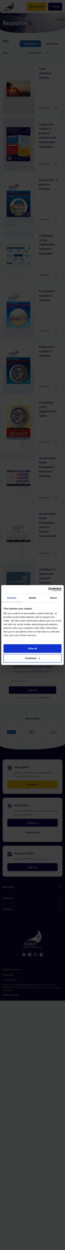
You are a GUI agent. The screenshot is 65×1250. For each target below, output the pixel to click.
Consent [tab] (11, 598)
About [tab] (53, 598)
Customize (30, 658)
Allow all (32, 648)
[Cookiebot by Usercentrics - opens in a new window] (48, 589)
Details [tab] (32, 598)
